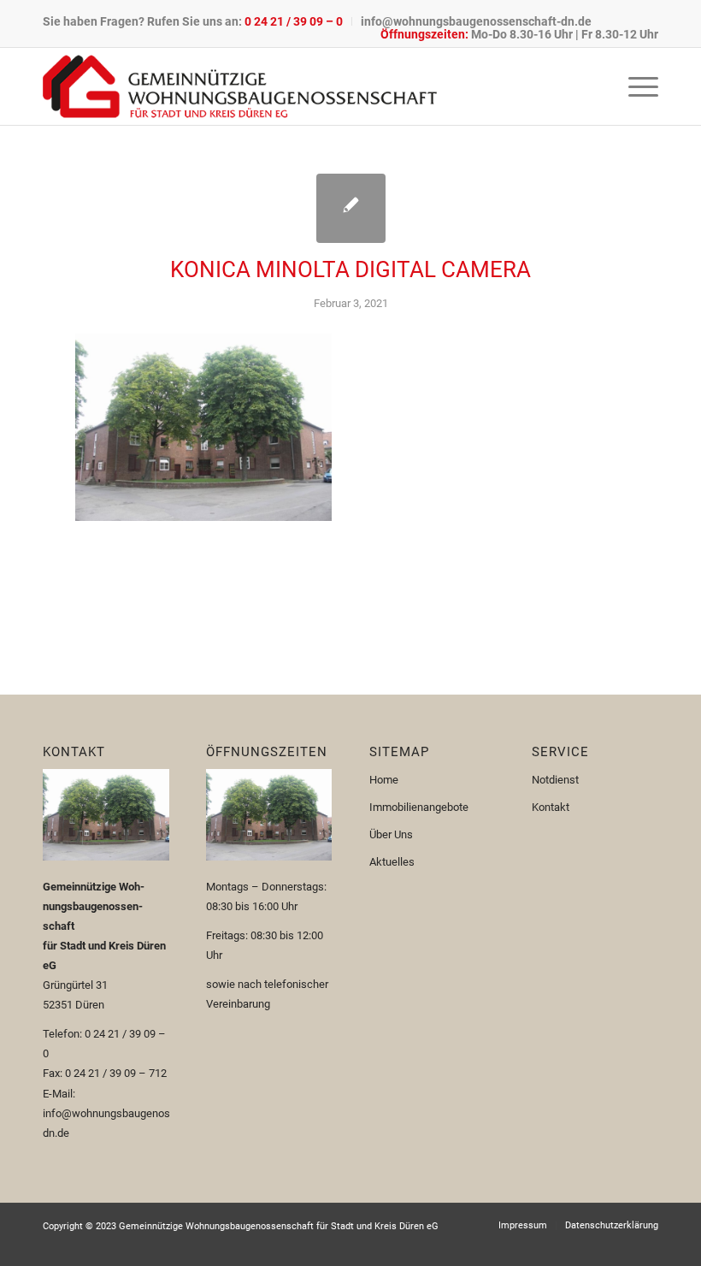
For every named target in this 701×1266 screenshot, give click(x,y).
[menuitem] (197, 21)
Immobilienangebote (418, 807)
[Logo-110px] (240, 86)
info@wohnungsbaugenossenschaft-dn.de (476, 21)
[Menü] (634, 86)
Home (383, 779)
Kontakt (550, 807)
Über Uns (391, 834)
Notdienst (555, 779)
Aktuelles (392, 861)
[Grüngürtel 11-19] (351, 208)
